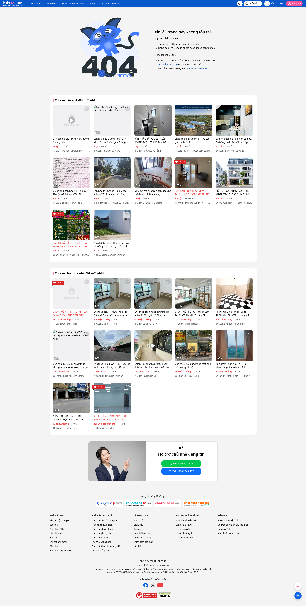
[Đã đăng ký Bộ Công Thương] (146, 595)
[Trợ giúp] (298, 595)
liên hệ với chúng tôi (197, 68)
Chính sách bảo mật (143, 542)
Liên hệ (137, 546)
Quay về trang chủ (168, 64)
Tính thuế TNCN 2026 (228, 533)
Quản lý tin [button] (254, 3)
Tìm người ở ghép (100, 550)
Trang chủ (138, 520)
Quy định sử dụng (142, 537)
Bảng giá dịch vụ (78, 3)
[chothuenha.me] (167, 503)
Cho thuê (50, 3)
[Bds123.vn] (12, 3)
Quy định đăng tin (184, 533)
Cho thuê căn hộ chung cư (104, 520)
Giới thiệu (138, 524)
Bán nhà (54, 524)
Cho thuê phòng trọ (101, 533)
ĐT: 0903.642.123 (183, 463)
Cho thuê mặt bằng (101, 537)
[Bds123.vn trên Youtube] (160, 585)
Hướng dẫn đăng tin (185, 529)
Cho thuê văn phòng (101, 542)
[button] (240, 3)
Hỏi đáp (105, 3)
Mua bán (35, 3)
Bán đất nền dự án (58, 542)
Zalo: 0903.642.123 (183, 471)
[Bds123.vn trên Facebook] (145, 585)
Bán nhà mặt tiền (58, 529)
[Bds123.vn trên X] (152, 585)
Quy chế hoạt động (143, 533)
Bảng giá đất (224, 529)
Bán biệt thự (56, 533)
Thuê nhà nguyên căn (102, 524)
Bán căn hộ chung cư (60, 520)
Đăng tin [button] (296, 3)
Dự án (64, 3)
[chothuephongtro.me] (196, 503)
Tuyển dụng (139, 529)
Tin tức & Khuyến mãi (186, 520)
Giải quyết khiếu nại (185, 537)
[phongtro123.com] (109, 503)
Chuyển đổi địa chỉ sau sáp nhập (233, 524)
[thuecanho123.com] (138, 503)
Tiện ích (116, 3)
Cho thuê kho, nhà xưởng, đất (106, 546)
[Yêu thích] (86, 108)
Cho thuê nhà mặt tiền (102, 529)
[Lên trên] (298, 586)
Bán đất (53, 537)
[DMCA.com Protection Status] (165, 595)
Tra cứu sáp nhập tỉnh (228, 520)
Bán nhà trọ (55, 546)
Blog (92, 3)
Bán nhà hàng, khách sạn (62, 550)
